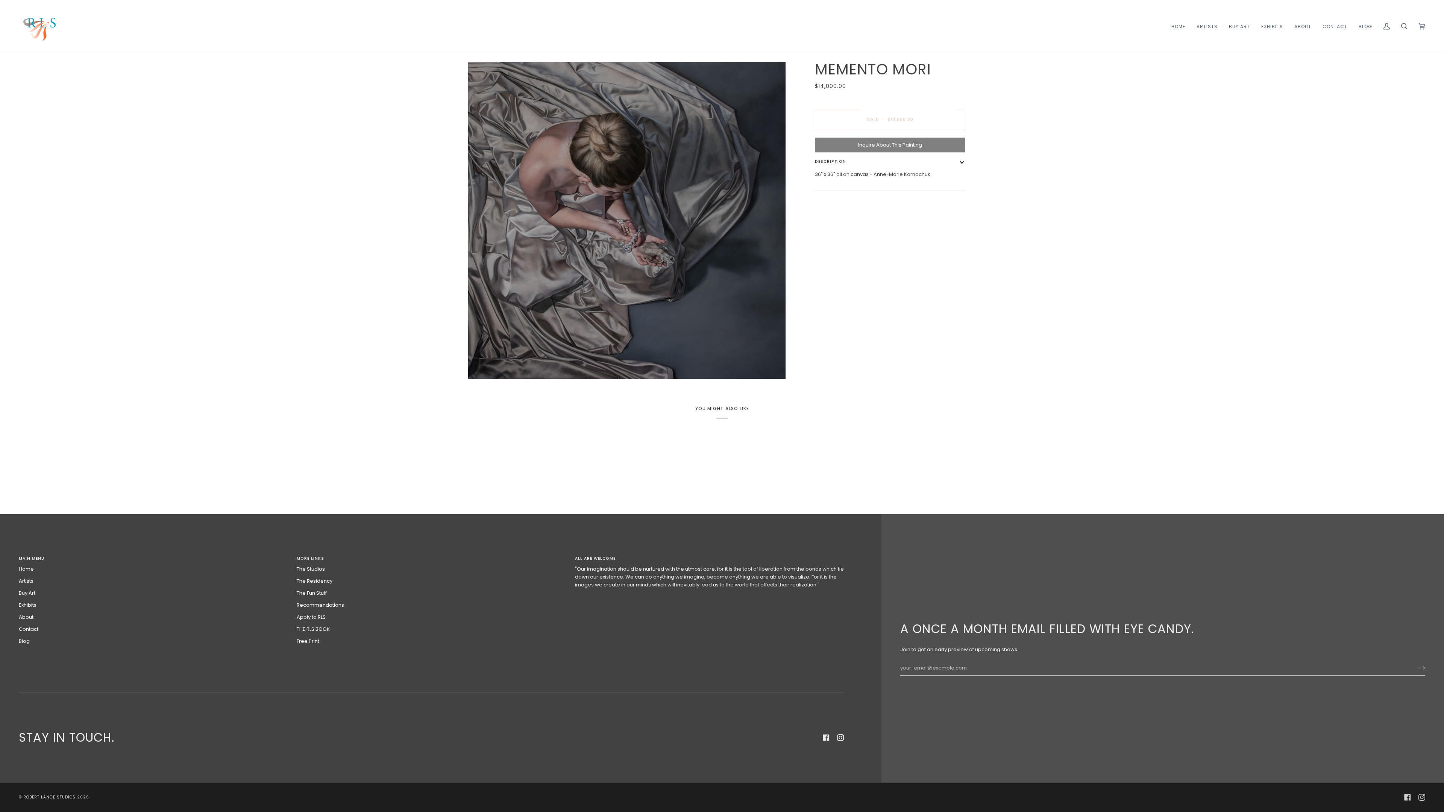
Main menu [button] (31, 558)
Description (830, 161)
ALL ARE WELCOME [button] (595, 558)
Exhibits (27, 605)
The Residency (314, 581)
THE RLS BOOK (313, 629)
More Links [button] (310, 558)
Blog (24, 641)
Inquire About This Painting (890, 144)
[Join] (1415, 668)
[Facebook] (826, 737)
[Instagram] (840, 737)
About (26, 617)
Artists (26, 581)
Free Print (308, 641)
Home (26, 569)
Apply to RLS (311, 617)
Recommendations (320, 605)
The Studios (311, 569)
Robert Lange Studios (49, 797)
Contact (28, 629)
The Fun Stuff (312, 593)
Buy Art (27, 593)
